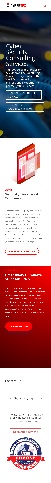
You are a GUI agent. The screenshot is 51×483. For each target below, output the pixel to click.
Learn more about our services (21, 95)
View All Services (18, 326)
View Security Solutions (22, 251)
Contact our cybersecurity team (20, 107)
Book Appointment (25, 432)
